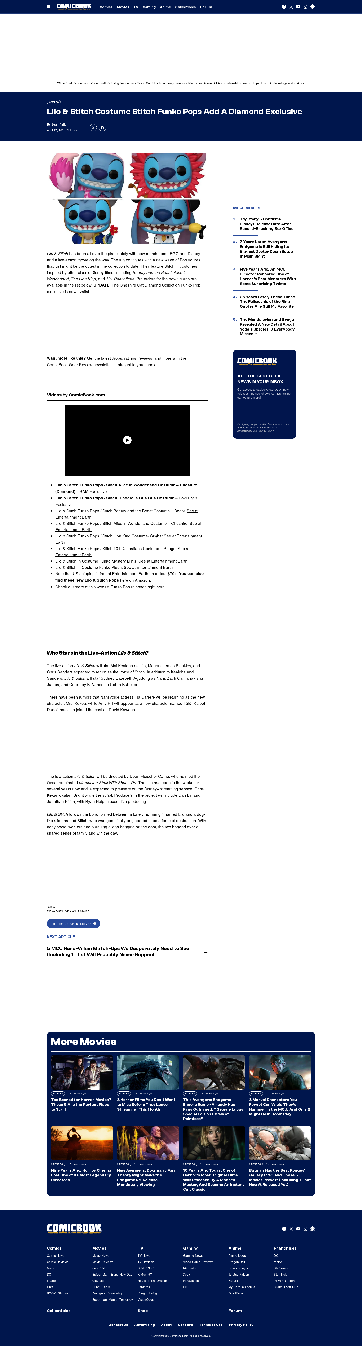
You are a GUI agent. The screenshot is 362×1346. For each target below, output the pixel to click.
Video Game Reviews (198, 1262)
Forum (206, 7)
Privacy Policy (266, 430)
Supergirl (98, 1268)
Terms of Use (264, 427)
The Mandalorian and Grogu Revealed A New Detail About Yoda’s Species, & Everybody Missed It (267, 326)
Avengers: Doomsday (107, 1293)
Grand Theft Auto (286, 1287)
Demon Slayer (238, 1268)
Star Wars (281, 1268)
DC (49, 1274)
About (166, 1325)
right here (156, 586)
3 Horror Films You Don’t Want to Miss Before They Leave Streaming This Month (146, 1104)
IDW (50, 1287)
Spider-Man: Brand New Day (112, 1274)
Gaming (149, 7)
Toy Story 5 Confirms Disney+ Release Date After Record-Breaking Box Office (266, 224)
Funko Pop (62, 910)
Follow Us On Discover (72, 923)
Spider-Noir (146, 1268)
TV (136, 7)
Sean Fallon (60, 124)
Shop (143, 1310)
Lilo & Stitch (79, 910)
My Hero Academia (242, 1287)
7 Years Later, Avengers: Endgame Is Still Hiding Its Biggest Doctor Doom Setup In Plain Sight (266, 249)
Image (51, 1281)
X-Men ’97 (145, 1274)
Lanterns (144, 1287)
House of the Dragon (152, 1281)
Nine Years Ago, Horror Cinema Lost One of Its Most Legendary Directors (81, 1175)
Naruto (233, 1281)
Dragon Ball (237, 1262)
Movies (123, 7)
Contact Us (118, 1325)
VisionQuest (146, 1299)
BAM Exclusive (93, 491)
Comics (106, 7)
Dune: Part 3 (101, 1287)
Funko (50, 910)
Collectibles (185, 7)
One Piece (236, 1293)
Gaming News (193, 1255)
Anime (165, 7)
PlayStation (191, 1281)
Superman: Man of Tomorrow (113, 1299)
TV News (144, 1255)
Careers (185, 1325)
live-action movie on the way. (84, 259)
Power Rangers (284, 1281)
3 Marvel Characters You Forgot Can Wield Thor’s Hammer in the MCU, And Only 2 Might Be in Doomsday (279, 1106)
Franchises (285, 1248)
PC (185, 1287)
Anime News (237, 1255)
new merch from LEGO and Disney (168, 253)
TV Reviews (146, 1262)
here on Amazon (135, 580)
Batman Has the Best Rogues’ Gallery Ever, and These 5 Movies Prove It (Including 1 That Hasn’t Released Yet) (280, 1177)
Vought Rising (147, 1293)
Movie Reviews (102, 1262)
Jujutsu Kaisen (239, 1274)
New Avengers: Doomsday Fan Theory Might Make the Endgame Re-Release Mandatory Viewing (146, 1177)
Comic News (55, 1255)
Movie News (100, 1255)
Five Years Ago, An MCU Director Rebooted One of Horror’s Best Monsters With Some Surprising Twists (268, 276)
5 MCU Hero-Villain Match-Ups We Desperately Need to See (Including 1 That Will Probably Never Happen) (118, 951)
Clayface (98, 1281)
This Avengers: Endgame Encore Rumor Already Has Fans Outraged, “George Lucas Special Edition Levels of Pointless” (213, 1109)
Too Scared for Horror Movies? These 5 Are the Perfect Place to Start (81, 1104)
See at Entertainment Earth (162, 561)
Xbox (186, 1274)
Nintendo (189, 1268)
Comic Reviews (57, 1262)
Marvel (52, 1268)
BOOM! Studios (58, 1293)
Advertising (144, 1325)
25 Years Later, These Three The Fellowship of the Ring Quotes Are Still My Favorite (267, 302)
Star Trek (280, 1274)
